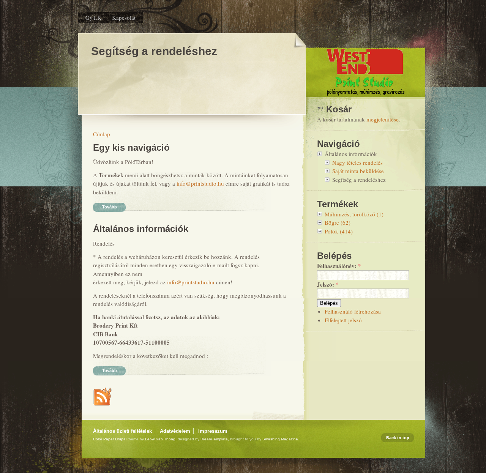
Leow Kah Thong (160, 439)
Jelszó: (328, 284)
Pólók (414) (339, 231)
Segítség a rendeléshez (359, 179)
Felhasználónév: (339, 266)
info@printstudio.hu (200, 183)
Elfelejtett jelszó (343, 320)
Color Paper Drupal (109, 439)
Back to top (397, 437)
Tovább (109, 207)
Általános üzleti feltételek (122, 431)
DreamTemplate (214, 439)
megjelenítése (382, 119)
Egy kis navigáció (131, 147)
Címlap (101, 134)
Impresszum (212, 431)
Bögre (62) (337, 222)
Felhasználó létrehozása (353, 311)
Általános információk (140, 229)
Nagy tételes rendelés (357, 162)
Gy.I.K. (94, 17)
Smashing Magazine (280, 439)
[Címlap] (366, 95)
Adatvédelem (175, 431)
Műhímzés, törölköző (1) (354, 214)
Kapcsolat (124, 17)
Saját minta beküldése (358, 171)
